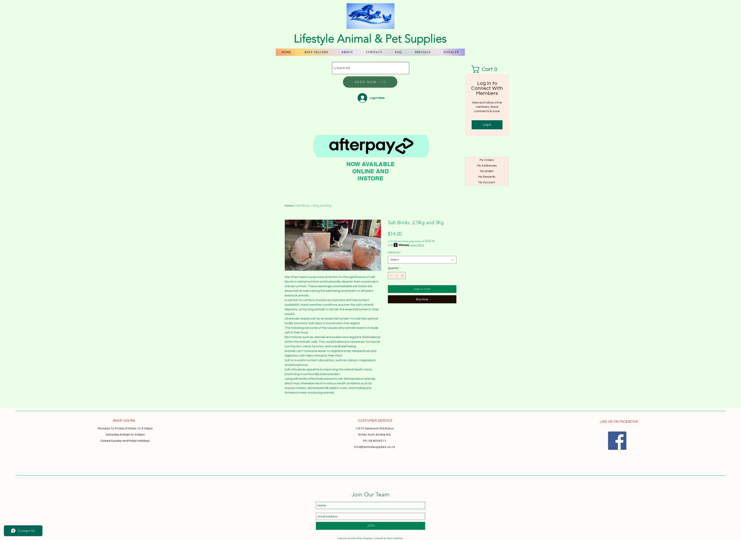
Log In (487, 124)
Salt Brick (394, 252)
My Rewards (486, 176)
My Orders (487, 159)
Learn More (417, 245)
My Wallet (487, 171)
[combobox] (422, 259)
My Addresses (487, 165)
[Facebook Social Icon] (617, 440)
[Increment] (402, 275)
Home (289, 205)
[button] (486, 69)
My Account (487, 182)
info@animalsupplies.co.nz (374, 446)
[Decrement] (390, 275)
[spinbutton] (396, 275)
